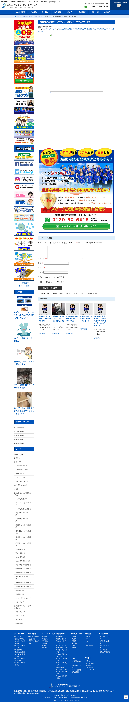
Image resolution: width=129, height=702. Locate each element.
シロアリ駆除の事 (21, 499)
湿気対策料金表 (105, 652)
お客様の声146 (19, 443)
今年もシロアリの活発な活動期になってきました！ (86, 318)
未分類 (16, 489)
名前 (40, 263)
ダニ (87, 639)
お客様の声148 (19, 435)
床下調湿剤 (103, 650)
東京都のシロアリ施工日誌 (23, 514)
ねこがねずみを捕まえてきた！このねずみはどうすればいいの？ (24, 411)
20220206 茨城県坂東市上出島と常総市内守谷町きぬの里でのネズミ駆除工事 (100, 320)
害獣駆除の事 (20, 594)
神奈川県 (46, 643)
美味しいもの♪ (20, 616)
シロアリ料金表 (20, 641)
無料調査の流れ (62, 647)
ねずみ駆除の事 (20, 557)
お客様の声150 (19, 427)
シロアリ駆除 (20, 12)
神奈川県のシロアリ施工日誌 (23, 532)
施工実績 (57, 12)
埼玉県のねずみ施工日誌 (23, 572)
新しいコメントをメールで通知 (52, 277)
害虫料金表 (89, 645)
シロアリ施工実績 (48, 634)
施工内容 (18, 636)
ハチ (87, 641)
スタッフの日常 (20, 612)
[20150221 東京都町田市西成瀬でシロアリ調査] (72, 309)
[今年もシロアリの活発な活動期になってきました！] (86, 309)
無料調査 (82, 12)
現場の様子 (19, 623)
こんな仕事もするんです (23, 598)
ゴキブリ (88, 636)
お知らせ (17, 458)
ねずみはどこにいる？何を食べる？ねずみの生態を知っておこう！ (24, 315)
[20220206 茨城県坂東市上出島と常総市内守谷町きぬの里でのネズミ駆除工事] (100, 309)
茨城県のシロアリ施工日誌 (23, 538)
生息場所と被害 (20, 652)
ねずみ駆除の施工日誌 (23, 561)
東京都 (45, 636)
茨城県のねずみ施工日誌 (23, 582)
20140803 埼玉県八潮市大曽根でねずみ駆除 (45, 318)
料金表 (70, 12)
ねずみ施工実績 (76, 634)
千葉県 (45, 641)
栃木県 (45, 647)
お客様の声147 (19, 439)
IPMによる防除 (76, 670)
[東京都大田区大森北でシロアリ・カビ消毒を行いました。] (58, 309)
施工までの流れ (20, 639)
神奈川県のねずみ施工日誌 (23, 577)
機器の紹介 (60, 667)
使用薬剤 (18, 656)
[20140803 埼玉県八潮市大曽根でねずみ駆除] (45, 309)
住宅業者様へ (76, 672)
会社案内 (107, 12)
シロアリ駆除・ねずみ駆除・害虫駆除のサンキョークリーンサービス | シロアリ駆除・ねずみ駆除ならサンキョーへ (64, 685)
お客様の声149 (19, 431)
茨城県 (45, 645)
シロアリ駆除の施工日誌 (23, 509)
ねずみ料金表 (61, 645)
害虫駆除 (45, 12)
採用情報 (88, 665)
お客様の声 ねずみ (21, 465)
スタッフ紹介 (90, 663)
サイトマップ (90, 670)
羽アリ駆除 (32, 634)
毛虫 (87, 643)
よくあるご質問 (20, 654)
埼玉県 (45, 639)
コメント (42, 259)
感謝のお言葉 (62, 29)
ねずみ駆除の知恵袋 (20, 485)
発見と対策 (18, 650)
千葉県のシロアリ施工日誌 (23, 520)
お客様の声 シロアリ (50, 29)
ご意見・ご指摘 (20, 477)
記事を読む (42, 333)
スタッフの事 (20, 602)
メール (41, 268)
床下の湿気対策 (20, 549)
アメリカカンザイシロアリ (23, 504)
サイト (40, 272)
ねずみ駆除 (33, 12)
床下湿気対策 (103, 634)
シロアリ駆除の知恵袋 (21, 481)
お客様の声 (95, 12)
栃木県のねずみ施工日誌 (23, 586)
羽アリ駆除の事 (20, 553)
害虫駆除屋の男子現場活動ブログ (85, 29)
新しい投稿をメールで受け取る (52, 282)
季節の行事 (19, 620)
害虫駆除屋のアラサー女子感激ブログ (22, 607)
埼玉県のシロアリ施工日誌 (23, 526)
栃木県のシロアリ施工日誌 (23, 544)
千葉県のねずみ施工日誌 (23, 568)
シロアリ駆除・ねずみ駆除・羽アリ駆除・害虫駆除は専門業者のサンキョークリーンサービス (21, 6)
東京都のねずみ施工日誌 (23, 565)
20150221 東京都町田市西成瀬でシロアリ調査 (72, 318)
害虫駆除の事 (20, 590)
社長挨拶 (88, 661)
